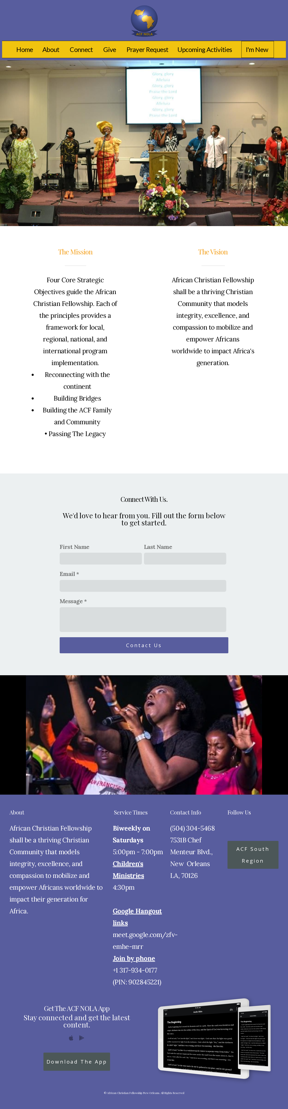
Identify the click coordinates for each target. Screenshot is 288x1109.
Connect (82, 49)
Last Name (158, 547)
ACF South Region (253, 854)
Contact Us (144, 645)
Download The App (77, 1061)
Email (67, 574)
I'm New (257, 49)
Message (71, 601)
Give (110, 49)
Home (24, 49)
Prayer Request (147, 49)
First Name (74, 547)
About (51, 49)
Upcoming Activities (205, 49)
